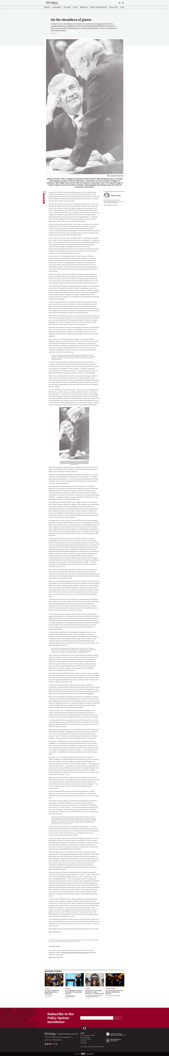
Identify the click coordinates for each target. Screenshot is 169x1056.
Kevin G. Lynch (110, 995)
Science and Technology (98, 7)
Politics (58, 946)
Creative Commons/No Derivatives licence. (74, 952)
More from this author (110, 205)
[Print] (44, 201)
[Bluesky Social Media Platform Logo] (48, 1044)
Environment (56, 7)
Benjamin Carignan (69, 996)
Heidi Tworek (95, 996)
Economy (47, 7)
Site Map (102, 1046)
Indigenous (84, 7)
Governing (67, 7)
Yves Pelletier (49, 995)
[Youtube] (50, 1044)
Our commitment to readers (88, 1035)
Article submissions (85, 1037)
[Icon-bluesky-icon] (44, 196)
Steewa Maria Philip (91, 995)
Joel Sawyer (99, 995)
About (83, 1033)
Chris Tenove (88, 996)
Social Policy (113, 7)
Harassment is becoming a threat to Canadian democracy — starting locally (94, 992)
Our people (83, 1042)
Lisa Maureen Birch (71, 995)
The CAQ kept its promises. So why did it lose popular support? (73, 992)
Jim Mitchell (117, 995)
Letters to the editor (86, 1039)
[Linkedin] (44, 194)
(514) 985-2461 (49, 1039)
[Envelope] (44, 198)
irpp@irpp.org (58, 1039)
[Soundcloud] (52, 1044)
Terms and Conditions (93, 1046)
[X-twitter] (44, 203)
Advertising (83, 1040)
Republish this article (55, 957)
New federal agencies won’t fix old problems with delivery (114, 992)
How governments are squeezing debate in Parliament (52, 992)
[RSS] (56, 1044)
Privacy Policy (84, 1046)
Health (75, 7)
